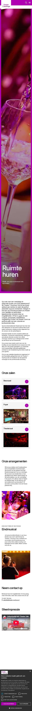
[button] (16, 708)
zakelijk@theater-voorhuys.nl (11, 600)
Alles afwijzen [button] (24, 703)
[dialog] (16, 690)
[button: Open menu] (29, 2)
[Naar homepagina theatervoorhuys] (6, 4)
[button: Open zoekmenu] (26, 2)
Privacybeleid (11, 690)
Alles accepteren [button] (9, 703)
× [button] (30, 671)
